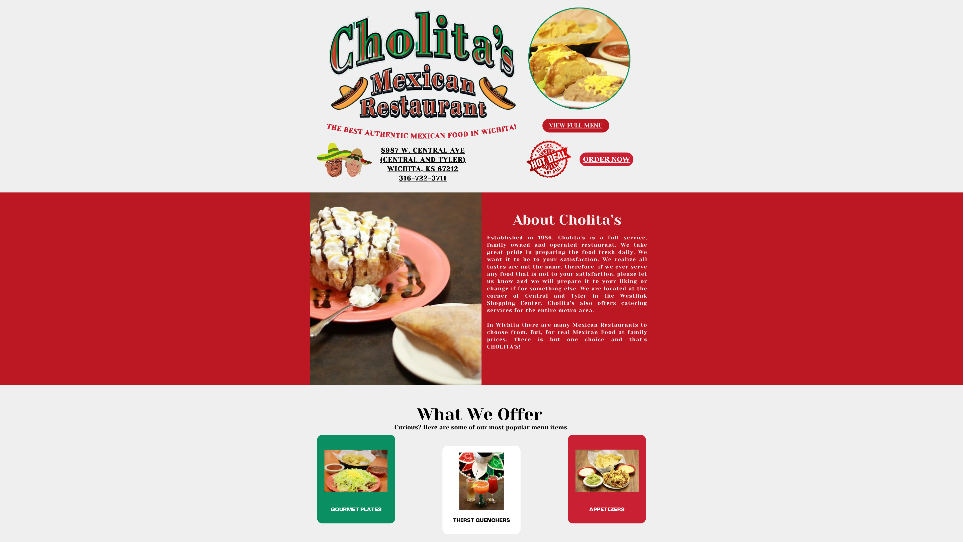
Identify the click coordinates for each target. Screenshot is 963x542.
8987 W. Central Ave (423, 150)
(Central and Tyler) (423, 160)
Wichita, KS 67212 (422, 169)
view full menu (576, 125)
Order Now (606, 159)
